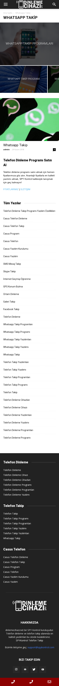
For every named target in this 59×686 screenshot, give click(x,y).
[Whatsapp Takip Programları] (29, 44)
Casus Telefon (10, 241)
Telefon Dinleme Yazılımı (16, 422)
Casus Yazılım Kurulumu (15, 248)
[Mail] (25, 669)
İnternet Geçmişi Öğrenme (17, 279)
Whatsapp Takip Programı (16, 332)
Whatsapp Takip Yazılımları (17, 339)
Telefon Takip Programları (16, 377)
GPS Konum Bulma (13, 286)
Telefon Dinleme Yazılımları (17, 415)
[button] (54, 4)
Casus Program (11, 233)
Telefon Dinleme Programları (18, 430)
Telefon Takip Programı (15, 385)
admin (6, 149)
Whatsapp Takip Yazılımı (16, 347)
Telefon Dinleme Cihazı (15, 407)
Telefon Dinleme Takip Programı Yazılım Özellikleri (29, 211)
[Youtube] (42, 669)
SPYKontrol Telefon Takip (29, 640)
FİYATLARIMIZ (11, 189)
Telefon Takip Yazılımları (16, 362)
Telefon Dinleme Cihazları (16, 400)
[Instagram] (16, 669)
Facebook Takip (11, 309)
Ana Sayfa (7, 13)
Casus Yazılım (10, 256)
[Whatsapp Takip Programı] (23, 79)
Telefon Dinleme (11, 316)
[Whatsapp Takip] (29, 119)
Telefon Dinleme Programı (16, 437)
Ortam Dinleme (11, 294)
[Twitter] (34, 669)
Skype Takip (9, 271)
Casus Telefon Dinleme (15, 218)
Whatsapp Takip (15, 145)
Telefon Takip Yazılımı (14, 369)
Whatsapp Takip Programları (18, 324)
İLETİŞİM (25, 189)
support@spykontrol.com (41, 647)
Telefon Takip (10, 392)
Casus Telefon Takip (13, 226)
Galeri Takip (9, 301)
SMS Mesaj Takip (12, 264)
